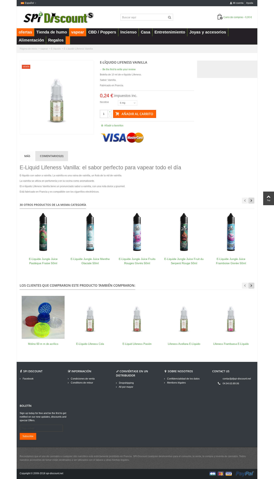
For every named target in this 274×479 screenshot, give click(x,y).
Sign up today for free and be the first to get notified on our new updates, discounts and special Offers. (43, 417)
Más (27, 156)
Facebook (27, 378)
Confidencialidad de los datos (183, 378)
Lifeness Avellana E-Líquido (184, 343)
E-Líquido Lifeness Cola (90, 343)
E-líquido (56, 48)
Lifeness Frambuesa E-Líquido (231, 343)
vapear (44, 48)
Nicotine (105, 102)
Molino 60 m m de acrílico (43, 343)
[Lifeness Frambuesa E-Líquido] (230, 317)
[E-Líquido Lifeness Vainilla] (57, 97)
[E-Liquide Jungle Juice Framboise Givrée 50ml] (230, 232)
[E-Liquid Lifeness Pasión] (137, 317)
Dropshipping (126, 383)
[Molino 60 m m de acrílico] (43, 317)
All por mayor (125, 387)
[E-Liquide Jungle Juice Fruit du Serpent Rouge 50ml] (183, 232)
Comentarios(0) (51, 156)
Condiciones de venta (82, 378)
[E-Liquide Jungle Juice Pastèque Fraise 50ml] (43, 232)
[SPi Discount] (58, 17)
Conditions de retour (81, 382)
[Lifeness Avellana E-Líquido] (183, 317)
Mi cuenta (238, 3)
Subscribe (27, 436)
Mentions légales (176, 382)
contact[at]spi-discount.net (237, 378)
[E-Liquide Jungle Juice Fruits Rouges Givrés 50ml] (137, 232)
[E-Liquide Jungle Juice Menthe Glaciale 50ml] (90, 232)
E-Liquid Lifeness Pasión (137, 343)
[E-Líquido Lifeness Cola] (90, 317)
